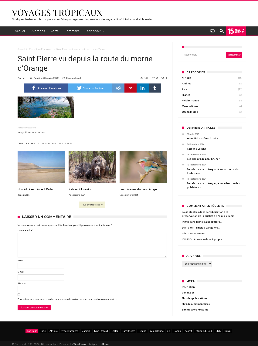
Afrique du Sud (204, 330)
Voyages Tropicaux (57, 12)
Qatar (115, 330)
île (168, 330)
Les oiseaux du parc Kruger (139, 189)
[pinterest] (130, 88)
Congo (177, 330)
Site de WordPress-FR (195, 309)
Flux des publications (194, 298)
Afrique (186, 78)
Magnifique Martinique (40, 49)
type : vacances (69, 330)
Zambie (86, 330)
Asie (184, 89)
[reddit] (118, 88)
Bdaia (105, 344)
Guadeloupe (157, 330)
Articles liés (26, 143)
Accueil (21, 49)
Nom (20, 260)
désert (188, 330)
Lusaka (142, 330)
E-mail (21, 271)
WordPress (79, 344)
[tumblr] (155, 88)
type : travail (101, 330)
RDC (218, 330)
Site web (22, 283)
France (186, 95)
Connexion (188, 292)
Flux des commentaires (196, 304)
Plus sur (65, 143)
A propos (199, 233)
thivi (24, 77)
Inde (43, 330)
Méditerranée (190, 100)
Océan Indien (190, 112)
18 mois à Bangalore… (209, 221)
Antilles (186, 83)
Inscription (188, 287)
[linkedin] (143, 88)
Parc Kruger (128, 330)
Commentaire (25, 230)
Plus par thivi (47, 143)
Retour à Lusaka (80, 189)
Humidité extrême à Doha (35, 189)
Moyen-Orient (190, 106)
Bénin (228, 330)
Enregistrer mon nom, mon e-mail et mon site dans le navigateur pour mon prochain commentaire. (67, 299)
